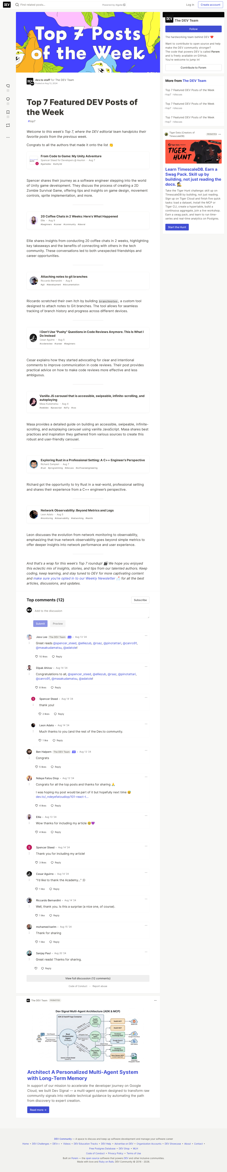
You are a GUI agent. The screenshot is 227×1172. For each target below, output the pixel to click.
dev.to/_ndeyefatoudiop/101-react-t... (62, 796)
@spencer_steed (64, 643)
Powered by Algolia (112, 4)
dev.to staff (42, 80)
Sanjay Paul (43, 953)
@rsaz (97, 643)
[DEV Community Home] (7, 4)
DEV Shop (124, 1148)
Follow (193, 29)
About (187, 1143)
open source (92, 1158)
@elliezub (84, 643)
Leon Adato (46, 725)
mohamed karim (46, 926)
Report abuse (100, 986)
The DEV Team (64, 80)
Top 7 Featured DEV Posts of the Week (189, 92)
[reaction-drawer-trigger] (8, 87)
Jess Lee (50, 637)
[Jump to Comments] (8, 101)
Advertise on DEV (123, 1143)
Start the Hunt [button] (177, 227)
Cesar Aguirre (45, 874)
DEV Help (106, 1143)
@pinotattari (112, 643)
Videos (66, 1143)
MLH (135, 1148)
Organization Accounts (149, 1143)
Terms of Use (134, 1153)
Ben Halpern (53, 751)
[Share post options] (8, 137)
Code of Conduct (78, 986)
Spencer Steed (48, 698)
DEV (126, 1158)
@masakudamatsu (49, 647)
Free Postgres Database (102, 1148)
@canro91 (130, 643)
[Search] (17, 5)
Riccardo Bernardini (48, 900)
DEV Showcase (173, 1143)
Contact (198, 1143)
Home (25, 1143)
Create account (210, 4)
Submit (40, 623)
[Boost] (8, 125)
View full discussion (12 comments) (88, 978)
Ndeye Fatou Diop (47, 778)
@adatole (70, 647)
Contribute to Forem (193, 67)
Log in (190, 4)
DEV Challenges (40, 1143)
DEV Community (63, 1138)
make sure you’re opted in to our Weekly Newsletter (74, 578)
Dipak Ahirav (44, 668)
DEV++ (56, 1143)
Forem (74, 1158)
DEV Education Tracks (86, 1143)
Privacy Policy (115, 1153)
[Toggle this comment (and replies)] (30, 643)
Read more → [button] (38, 1109)
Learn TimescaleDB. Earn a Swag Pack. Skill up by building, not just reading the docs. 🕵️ (193, 177)
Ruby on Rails (106, 1161)
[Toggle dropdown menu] (146, 635)
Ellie (38, 817)
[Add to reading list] (8, 114)
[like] (36, 968)
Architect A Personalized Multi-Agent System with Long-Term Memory (82, 1075)
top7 (31, 121)
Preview (58, 623)
